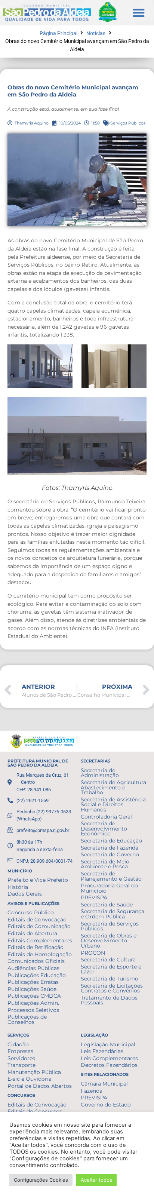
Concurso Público (30, 912)
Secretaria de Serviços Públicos (110, 926)
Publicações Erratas (33, 982)
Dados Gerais (24, 894)
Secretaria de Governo (110, 854)
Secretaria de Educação (111, 841)
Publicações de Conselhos (27, 1019)
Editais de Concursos (34, 1111)
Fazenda (91, 1091)
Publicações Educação (36, 975)
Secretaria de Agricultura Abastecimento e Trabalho (113, 787)
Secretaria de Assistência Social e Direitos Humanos (113, 805)
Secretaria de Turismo (109, 979)
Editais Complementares (39, 940)
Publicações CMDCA (34, 996)
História (17, 887)
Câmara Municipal (104, 1084)
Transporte (21, 1065)
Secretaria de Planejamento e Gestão (111, 876)
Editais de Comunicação (39, 926)
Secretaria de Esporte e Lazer (111, 969)
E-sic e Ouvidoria (29, 1079)
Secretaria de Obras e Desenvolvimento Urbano (108, 941)
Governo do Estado (106, 1105)
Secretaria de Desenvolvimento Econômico (104, 828)
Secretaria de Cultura (108, 960)
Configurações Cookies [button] (41, 1180)
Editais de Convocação (37, 920)
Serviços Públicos (127, 123)
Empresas (20, 1051)
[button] (138, 12)
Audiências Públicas (33, 968)
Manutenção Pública (34, 1072)
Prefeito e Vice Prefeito (37, 880)
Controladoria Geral (106, 817)
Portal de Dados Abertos (39, 1086)
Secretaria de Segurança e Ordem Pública (112, 914)
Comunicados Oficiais (36, 961)
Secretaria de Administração (100, 773)
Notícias (95, 33)
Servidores (21, 1058)
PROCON (93, 953)
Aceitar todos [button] (96, 1180)
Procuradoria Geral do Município (109, 888)
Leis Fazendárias (102, 1051)
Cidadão (18, 1044)
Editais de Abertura (32, 933)
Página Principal (58, 33)
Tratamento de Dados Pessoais (109, 1000)
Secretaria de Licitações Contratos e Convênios (112, 988)
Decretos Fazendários (109, 1065)
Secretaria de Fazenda (109, 848)
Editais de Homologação (39, 954)
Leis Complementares (109, 1058)
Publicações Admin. (33, 1003)
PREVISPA (94, 897)
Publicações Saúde (31, 989)
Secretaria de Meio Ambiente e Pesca (105, 864)
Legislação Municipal (108, 1044)
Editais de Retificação (35, 947)
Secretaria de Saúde (107, 905)
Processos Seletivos (33, 1010)
